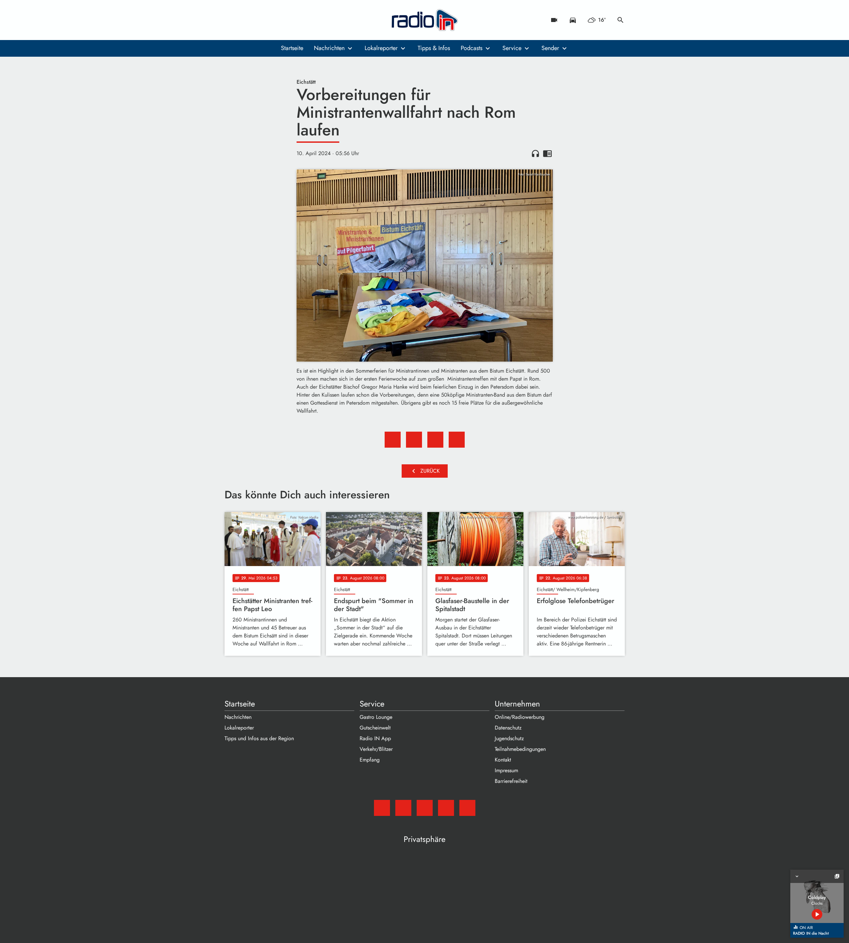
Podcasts (471, 48)
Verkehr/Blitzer (376, 749)
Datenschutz (508, 728)
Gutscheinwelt (375, 728)
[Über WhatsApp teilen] (435, 440)
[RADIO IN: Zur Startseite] (424, 20)
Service (511, 48)
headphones (535, 153)
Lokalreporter (381, 48)
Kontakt (503, 760)
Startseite (292, 48)
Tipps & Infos (434, 48)
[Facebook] (244, 20)
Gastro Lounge (376, 717)
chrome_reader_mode (547, 153)
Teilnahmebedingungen (520, 749)
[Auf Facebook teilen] (393, 440)
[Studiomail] (231, 20)
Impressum (506, 770)
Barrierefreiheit (511, 781)
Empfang (370, 760)
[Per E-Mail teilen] (457, 440)
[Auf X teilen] (414, 440)
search (620, 20)
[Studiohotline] (284, 20)
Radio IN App (375, 738)
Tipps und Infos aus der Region (259, 738)
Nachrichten (329, 48)
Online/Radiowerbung (519, 717)
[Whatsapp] (271, 20)
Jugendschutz (509, 738)
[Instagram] (258, 20)
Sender (550, 48)
